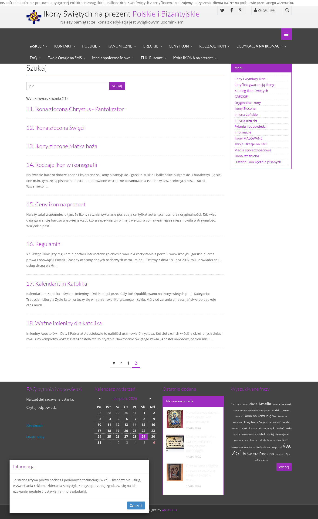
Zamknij (136, 505)
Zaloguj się (266, 10)
